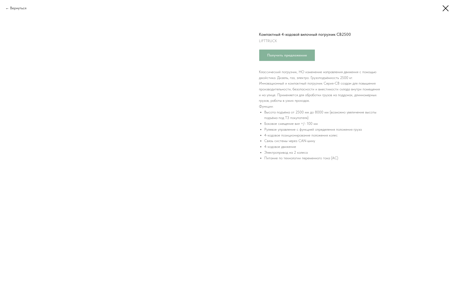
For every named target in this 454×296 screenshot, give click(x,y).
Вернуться (18, 8)
